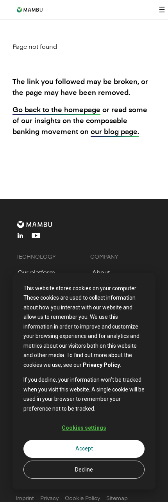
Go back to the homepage (56, 109)
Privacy (49, 498)
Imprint (25, 498)
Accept (84, 448)
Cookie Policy (82, 498)
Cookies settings (84, 428)
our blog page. (115, 131)
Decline (84, 469)
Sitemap (117, 498)
